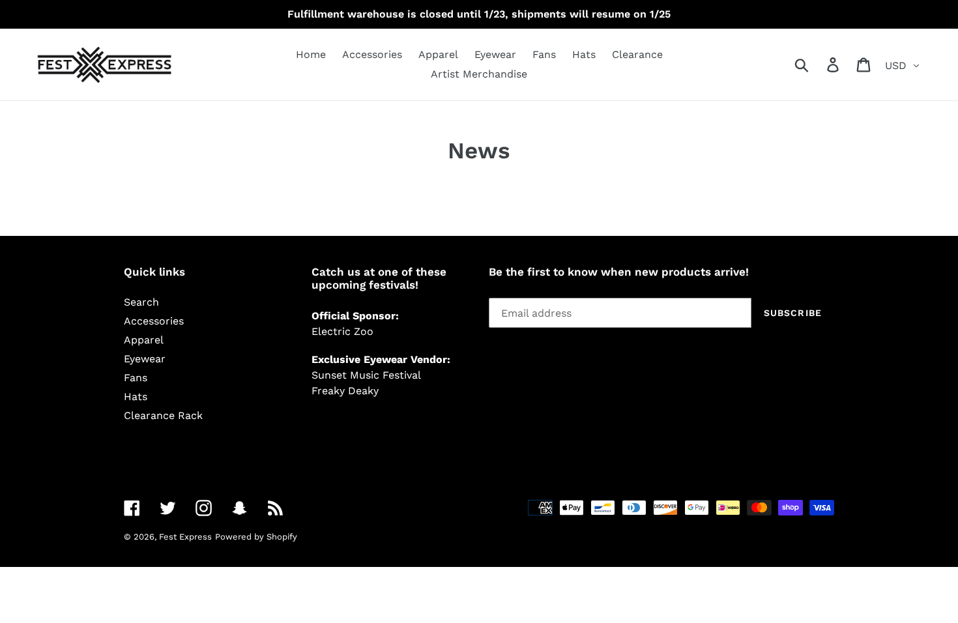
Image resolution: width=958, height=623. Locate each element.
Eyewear (145, 359)
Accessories (154, 321)
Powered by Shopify (256, 537)
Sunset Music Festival (366, 375)
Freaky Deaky (345, 390)
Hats (135, 396)
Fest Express (185, 537)
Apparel (144, 340)
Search (141, 302)
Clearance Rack (163, 415)
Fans (135, 377)
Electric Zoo (342, 331)
